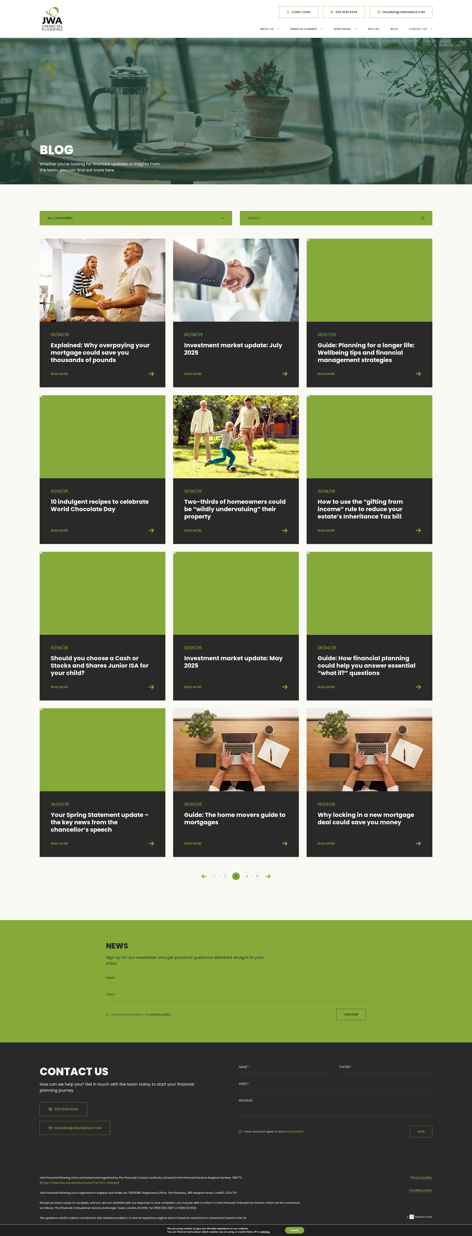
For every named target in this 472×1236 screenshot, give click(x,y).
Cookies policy (420, 1190)
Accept (295, 1230)
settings (265, 1232)
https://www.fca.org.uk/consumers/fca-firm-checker (79, 1183)
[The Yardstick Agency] (419, 1217)
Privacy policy (421, 1177)
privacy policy (161, 1014)
